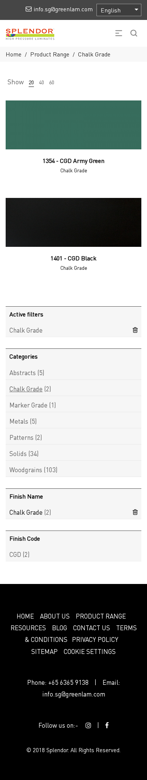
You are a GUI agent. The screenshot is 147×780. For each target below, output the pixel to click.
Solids (18, 453)
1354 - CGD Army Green (73, 160)
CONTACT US (91, 627)
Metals (18, 421)
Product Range (49, 54)
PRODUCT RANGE (101, 616)
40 (41, 82)
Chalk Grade (26, 330)
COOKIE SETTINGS (90, 651)
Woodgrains (25, 469)
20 (31, 82)
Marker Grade (28, 405)
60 (51, 82)
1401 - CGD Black (73, 258)
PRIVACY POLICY (95, 639)
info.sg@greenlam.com (73, 694)
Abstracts (22, 372)
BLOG (59, 627)
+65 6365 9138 (68, 682)
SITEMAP (44, 651)
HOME (25, 616)
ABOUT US (55, 616)
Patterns (21, 437)
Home (13, 54)
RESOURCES (28, 627)
